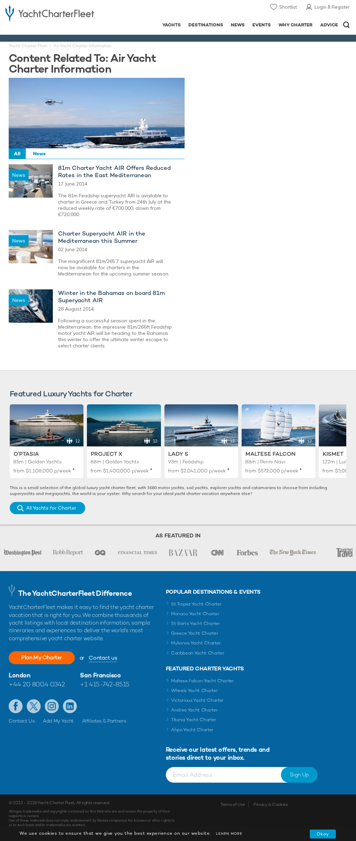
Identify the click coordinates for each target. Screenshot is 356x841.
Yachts (171, 25)
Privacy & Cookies (270, 804)
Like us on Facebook (16, 706)
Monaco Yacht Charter (195, 614)
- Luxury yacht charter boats (49, 12)
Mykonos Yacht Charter (196, 643)
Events (261, 25)
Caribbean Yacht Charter (198, 653)
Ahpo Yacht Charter (192, 730)
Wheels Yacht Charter (194, 690)
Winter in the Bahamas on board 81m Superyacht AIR (111, 296)
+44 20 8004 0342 (37, 684)
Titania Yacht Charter (193, 720)
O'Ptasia (26, 453)
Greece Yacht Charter (194, 633)
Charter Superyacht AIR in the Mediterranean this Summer (101, 237)
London (19, 675)
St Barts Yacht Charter (195, 623)
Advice (329, 25)
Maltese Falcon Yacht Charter (202, 681)
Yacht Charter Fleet (28, 46)
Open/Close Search (346, 25)
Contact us (103, 657)
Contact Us (22, 721)
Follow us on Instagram (52, 706)
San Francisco (100, 675)
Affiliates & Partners (104, 721)
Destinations (205, 25)
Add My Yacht (58, 721)
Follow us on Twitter (34, 706)
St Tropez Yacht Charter (196, 604)
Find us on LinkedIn (70, 706)
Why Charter (295, 25)
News (238, 25)
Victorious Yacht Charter (197, 700)
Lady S (178, 453)
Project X (106, 453)
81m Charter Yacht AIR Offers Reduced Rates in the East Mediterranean (114, 171)
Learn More (229, 833)
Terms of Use (232, 804)
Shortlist (288, 7)
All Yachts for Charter (51, 508)
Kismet (333, 453)
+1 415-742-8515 (104, 684)
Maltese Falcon (270, 453)
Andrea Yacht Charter (194, 710)
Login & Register (332, 7)
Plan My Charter (41, 657)
